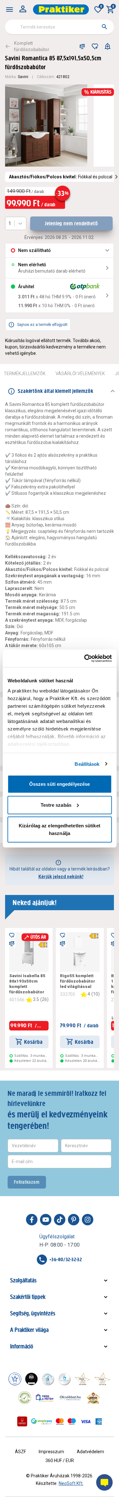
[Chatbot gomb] (104, 1482)
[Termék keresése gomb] (104, 26)
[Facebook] (31, 1219)
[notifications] (107, 46)
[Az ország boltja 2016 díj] (82, 1379)
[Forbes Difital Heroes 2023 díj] (31, 1379)
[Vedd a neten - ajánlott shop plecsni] (45, 1397)
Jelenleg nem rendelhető (71, 223)
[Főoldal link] (61, 9)
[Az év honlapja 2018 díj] (48, 1379)
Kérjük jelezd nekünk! (60, 876)
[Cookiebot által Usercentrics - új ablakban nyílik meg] (85, 658)
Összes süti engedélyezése (59, 784)
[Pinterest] (73, 1219)
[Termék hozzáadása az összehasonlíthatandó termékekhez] (82, 46)
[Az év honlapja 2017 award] (102, 1379)
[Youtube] (45, 1219)
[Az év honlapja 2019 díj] (64, 1379)
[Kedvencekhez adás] (95, 46)
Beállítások (87, 763)
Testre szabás (56, 804)
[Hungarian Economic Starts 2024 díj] (15, 1379)
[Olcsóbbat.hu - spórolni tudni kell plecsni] (70, 1397)
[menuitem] (9, 9)
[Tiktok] (59, 1219)
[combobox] (59, 27)
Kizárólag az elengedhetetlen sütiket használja (59, 829)
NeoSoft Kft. (71, 1483)
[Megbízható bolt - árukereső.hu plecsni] (24, 1397)
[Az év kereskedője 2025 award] (93, 1397)
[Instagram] (87, 1219)
